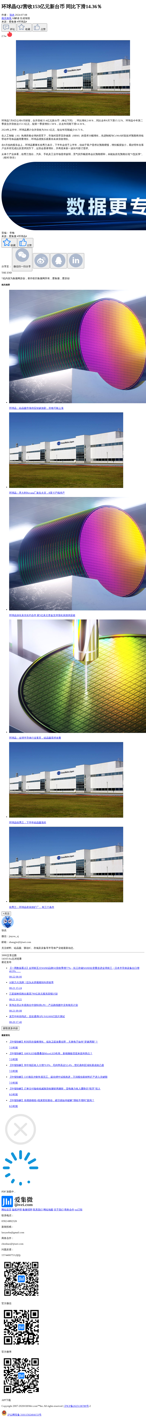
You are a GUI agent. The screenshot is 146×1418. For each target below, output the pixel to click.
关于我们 (59, 1209)
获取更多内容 (10, 1028)
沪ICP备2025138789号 (76, 1406)
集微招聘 (27, 1209)
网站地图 (48, 1209)
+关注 (6, 913)
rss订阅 (78, 1209)
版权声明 (17, 1209)
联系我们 (38, 1209)
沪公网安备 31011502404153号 (24, 1414)
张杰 (12, 14)
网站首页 (6, 1209)
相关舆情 (7, 18)
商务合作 (69, 1209)
